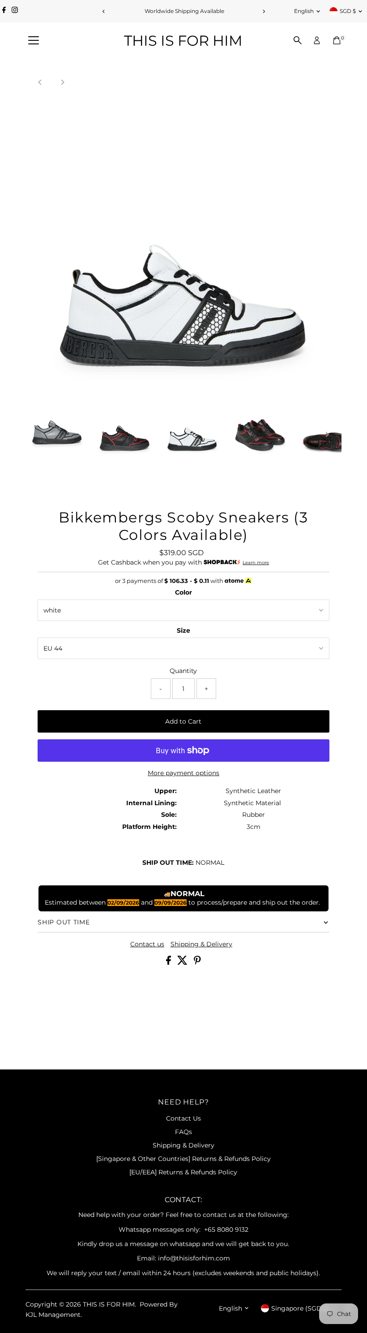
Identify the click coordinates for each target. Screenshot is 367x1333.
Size (183, 630)
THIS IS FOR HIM (183, 40)
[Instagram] (14, 11)
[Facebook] (4, 11)
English (304, 11)
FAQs (183, 1132)
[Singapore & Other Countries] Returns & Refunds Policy (183, 1159)
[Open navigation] (34, 41)
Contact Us (183, 1118)
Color (183, 592)
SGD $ (348, 11)
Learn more (256, 562)
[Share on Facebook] (169, 962)
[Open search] (298, 40)
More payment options (183, 773)
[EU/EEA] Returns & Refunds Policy (183, 1172)
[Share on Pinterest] (197, 962)
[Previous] (104, 11)
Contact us (147, 944)
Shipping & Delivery (201, 944)
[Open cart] (336, 40)
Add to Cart (183, 721)
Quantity (183, 671)
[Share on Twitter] (183, 962)
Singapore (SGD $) (300, 1308)
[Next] (263, 11)
